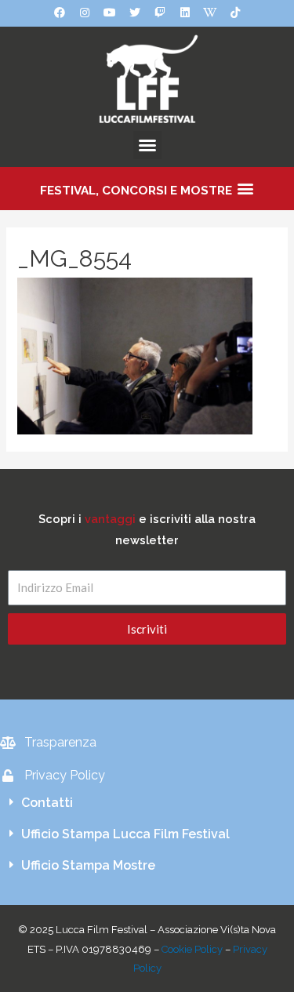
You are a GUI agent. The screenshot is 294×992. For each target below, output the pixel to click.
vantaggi (110, 518)
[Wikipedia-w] (210, 13)
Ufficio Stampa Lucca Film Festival (125, 834)
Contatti (47, 802)
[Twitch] (160, 13)
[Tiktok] (235, 13)
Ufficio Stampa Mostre (88, 865)
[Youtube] (110, 13)
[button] (147, 145)
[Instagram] (85, 13)
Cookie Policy (192, 949)
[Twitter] (135, 13)
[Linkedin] (185, 13)
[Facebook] (60, 13)
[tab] (147, 803)
